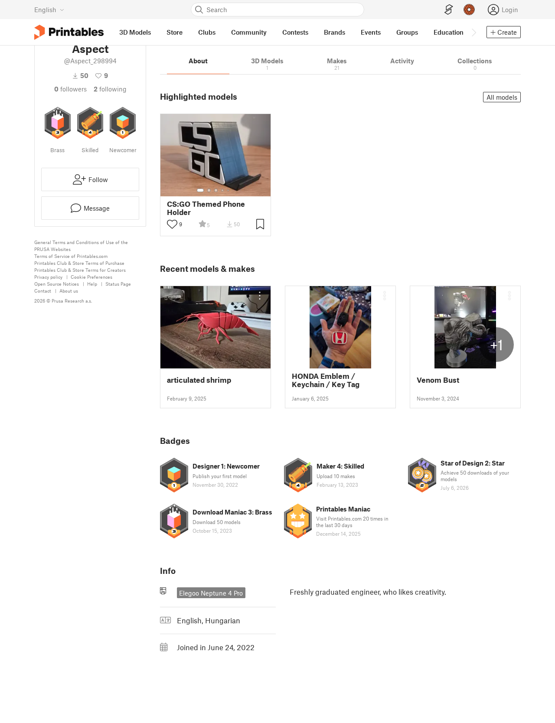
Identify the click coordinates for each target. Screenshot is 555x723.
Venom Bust (438, 380)
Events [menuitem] (371, 32)
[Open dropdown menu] (259, 295)
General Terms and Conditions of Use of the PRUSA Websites (81, 245)
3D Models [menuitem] (135, 32)
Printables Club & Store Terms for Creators (80, 270)
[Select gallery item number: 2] (209, 190)
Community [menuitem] (249, 32)
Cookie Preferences (91, 277)
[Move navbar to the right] (473, 32)
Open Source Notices (56, 284)
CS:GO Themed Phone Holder (206, 208)
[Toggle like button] (172, 224)
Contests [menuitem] (295, 32)
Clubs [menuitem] (206, 32)
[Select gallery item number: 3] (216, 190)
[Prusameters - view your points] (469, 9)
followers (70, 89)
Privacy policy (48, 277)
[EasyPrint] (448, 9)
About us (68, 290)
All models (501, 97)
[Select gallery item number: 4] (223, 190)
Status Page (118, 284)
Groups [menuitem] (407, 32)
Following (110, 89)
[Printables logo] (69, 32)
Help (92, 284)
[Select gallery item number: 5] (229, 190)
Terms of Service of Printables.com (71, 256)
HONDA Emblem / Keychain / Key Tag (325, 380)
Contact (42, 290)
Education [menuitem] (449, 32)
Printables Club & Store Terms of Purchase (79, 263)
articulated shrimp (199, 380)
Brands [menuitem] (334, 32)
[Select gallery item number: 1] (200, 190)
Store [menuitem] (174, 32)
